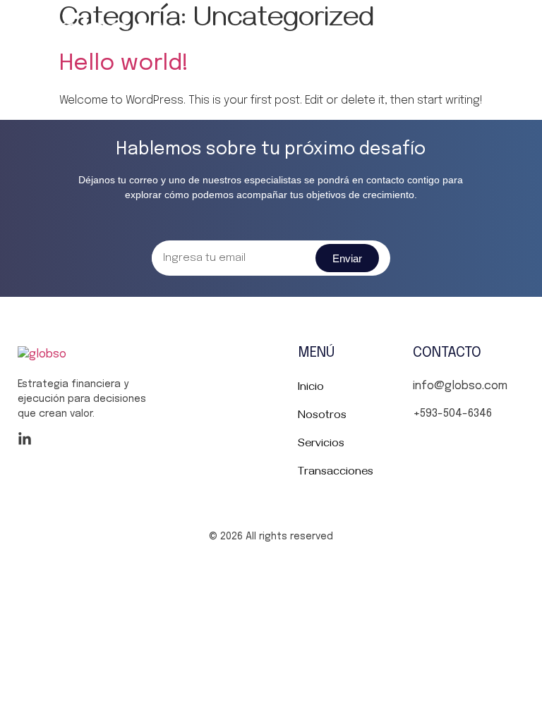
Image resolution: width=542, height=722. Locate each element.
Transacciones (335, 473)
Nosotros (322, 417)
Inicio (311, 388)
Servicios (321, 445)
